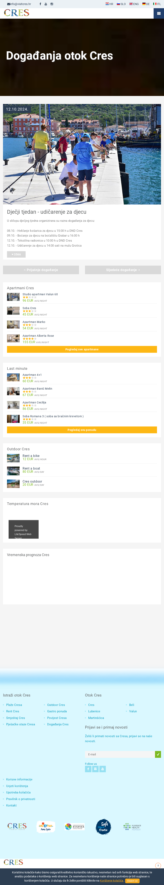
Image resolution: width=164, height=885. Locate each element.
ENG (136, 4)
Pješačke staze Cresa (20, 724)
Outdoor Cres (56, 705)
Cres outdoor (32, 481)
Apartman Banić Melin (37, 388)
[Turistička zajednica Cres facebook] (40, 4)
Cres (91, 705)
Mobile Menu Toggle (159, 13)
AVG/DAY (33, 472)
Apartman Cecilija (34, 402)
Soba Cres (29, 308)
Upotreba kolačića (18, 792)
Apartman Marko (34, 322)
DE (148, 4)
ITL (158, 4)
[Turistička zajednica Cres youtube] (46, 4)
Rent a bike (31, 456)
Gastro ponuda (57, 711)
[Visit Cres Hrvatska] (13, 861)
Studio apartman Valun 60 (40, 294)
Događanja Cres (58, 724)
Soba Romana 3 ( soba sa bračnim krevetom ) (53, 416)
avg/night (35, 300)
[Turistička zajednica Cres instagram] (52, 4)
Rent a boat (31, 468)
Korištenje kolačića (112, 880)
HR (111, 4)
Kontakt (11, 805)
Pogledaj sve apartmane (82, 349)
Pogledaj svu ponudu (82, 429)
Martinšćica (96, 718)
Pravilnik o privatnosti (20, 799)
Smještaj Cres (15, 718)
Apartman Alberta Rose (38, 335)
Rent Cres (12, 711)
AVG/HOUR (34, 459)
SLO (123, 4)
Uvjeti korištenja (17, 786)
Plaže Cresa (14, 705)
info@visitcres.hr (20, 4)
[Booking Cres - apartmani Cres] (23, 13)
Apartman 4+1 (32, 374)
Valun (133, 711)
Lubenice (94, 711)
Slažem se (132, 881)
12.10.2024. (17, 109)
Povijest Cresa (57, 718)
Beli (131, 705)
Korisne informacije (19, 779)
